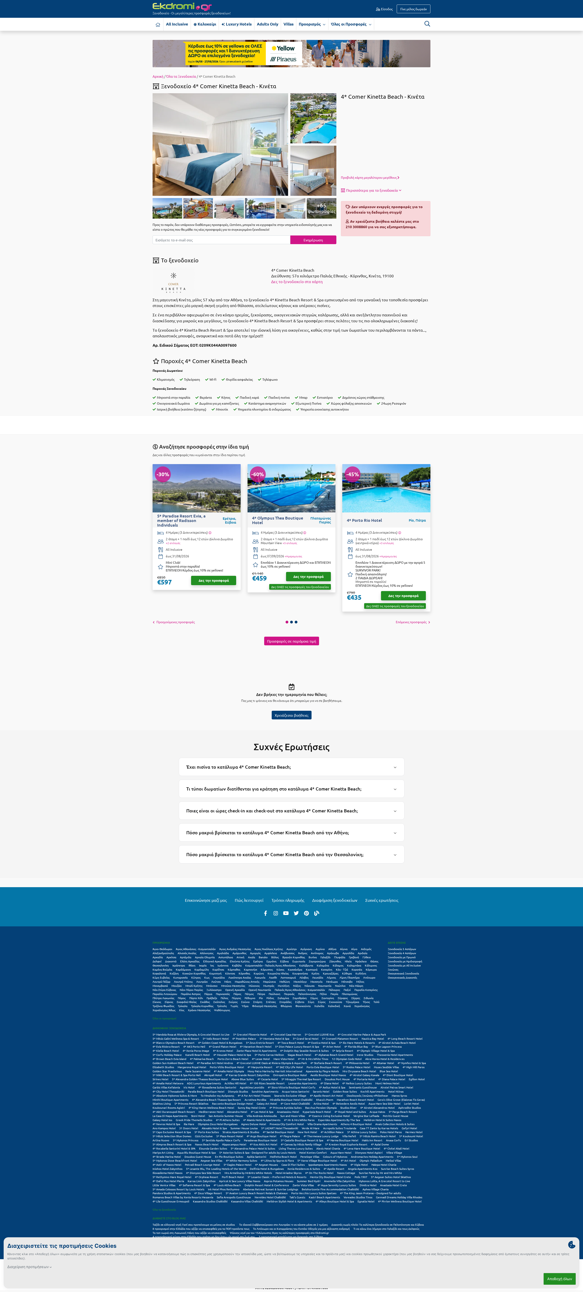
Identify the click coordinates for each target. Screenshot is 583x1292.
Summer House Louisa (244, 1128)
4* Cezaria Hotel (268, 1079)
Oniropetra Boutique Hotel (290, 1075)
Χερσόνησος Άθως (164, 1010)
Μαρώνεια (269, 981)
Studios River (348, 1107)
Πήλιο (323, 994)
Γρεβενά (354, 957)
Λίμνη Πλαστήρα (350, 977)
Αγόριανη (306, 949)
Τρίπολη (222, 1006)
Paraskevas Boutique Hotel (260, 1140)
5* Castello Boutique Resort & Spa (302, 1140)
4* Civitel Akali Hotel (396, 1148)
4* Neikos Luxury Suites (357, 1083)
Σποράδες (285, 1002)
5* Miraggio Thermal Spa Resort (301, 1079)
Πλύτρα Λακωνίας (163, 998)
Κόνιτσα (230, 973)
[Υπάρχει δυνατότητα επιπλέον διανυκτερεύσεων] (209, 532)
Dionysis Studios (238, 1091)
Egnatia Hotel (366, 1201)
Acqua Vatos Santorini (295, 1091)
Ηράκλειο (361, 961)
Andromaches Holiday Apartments (372, 1156)
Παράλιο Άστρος (191, 994)
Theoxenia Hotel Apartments (395, 1055)
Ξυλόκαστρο (214, 990)
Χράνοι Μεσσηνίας (199, 1010)
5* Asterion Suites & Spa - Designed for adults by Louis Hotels (257, 1152)
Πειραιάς (289, 994)
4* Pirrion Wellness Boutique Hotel (400, 1201)
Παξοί (347, 990)
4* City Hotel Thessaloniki (168, 1091)
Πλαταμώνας (349, 994)
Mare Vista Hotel (284, 1059)
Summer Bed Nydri (308, 1181)
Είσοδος (386, 9)
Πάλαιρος (334, 990)
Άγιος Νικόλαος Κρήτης (269, 949)
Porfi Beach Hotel (233, 1177)
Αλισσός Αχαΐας (187, 953)
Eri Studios (411, 1140)
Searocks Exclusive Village (290, 1095)
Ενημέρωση (313, 240)
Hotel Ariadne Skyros (289, 1173)
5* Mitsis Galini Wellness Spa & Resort (176, 1038)
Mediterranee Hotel (211, 1112)
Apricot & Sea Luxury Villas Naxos (239, 1181)
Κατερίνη (326, 969)
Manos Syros (399, 1095)
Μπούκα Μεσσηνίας (233, 985)
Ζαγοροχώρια (317, 961)
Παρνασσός (223, 994)
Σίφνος (169, 1002)
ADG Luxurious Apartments (204, 1083)
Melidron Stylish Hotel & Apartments (289, 1201)
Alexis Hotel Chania (328, 1148)
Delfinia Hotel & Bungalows (267, 1169)
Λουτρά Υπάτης (183, 981)
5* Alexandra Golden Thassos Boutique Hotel (200, 1079)
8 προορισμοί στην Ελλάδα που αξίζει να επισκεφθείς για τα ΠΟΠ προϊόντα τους (201, 1228)
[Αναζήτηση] (427, 24)
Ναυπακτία (324, 985)
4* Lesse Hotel (261, 1059)
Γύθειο (367, 957)
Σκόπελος (219, 1002)
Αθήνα (332, 949)
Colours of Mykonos (335, 1156)
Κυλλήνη (360, 973)
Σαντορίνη (328, 998)
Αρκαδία (158, 957)
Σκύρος (233, 1002)
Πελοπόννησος (307, 994)
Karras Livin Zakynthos (201, 1181)
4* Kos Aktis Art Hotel (263, 1144)
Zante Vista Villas (303, 1185)
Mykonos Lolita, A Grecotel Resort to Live (384, 1181)
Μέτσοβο (347, 981)
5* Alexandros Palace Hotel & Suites (253, 1148)
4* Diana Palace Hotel (391, 1079)
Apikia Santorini (256, 1156)
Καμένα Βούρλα (162, 969)
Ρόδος (270, 998)
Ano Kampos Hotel (164, 1128)
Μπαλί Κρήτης (193, 985)
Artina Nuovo (161, 1140)
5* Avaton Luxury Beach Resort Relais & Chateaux (257, 1193)
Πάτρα (261, 994)
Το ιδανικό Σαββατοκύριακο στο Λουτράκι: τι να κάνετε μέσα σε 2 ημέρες (283, 1224)
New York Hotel (307, 1132)
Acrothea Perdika (255, 1099)
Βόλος (275, 957)
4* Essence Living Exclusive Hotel (329, 1116)
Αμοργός (255, 953)
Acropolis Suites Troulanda (339, 1128)
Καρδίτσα (218, 969)
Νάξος (297, 985)
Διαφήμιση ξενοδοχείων (334, 900)
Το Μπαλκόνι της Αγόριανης (217, 1095)
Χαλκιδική (334, 1006)
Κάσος (280, 969)
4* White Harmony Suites (241, 1160)
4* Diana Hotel (329, 1083)
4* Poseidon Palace (244, 1038)
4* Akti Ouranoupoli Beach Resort (174, 1112)
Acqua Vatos (377, 1112)
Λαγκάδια (219, 977)
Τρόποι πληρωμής (287, 900)
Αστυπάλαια (225, 957)
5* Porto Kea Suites (206, 1132)
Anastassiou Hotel (288, 1112)
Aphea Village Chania (376, 1189)
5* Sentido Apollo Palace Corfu (221, 1140)
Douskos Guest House (197, 1156)
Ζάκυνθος (335, 961)
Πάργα (208, 994)
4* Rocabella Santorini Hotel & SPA (174, 1148)
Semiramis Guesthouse (363, 1087)
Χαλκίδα (319, 1006)
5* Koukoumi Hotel (411, 1136)
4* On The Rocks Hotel (319, 1173)
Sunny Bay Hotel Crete (252, 1107)
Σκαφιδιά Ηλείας (187, 1002)
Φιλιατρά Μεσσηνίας (264, 1006)
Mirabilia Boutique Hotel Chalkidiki (291, 1099)
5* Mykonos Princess (185, 1140)
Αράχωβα (333, 953)
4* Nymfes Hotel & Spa (412, 1063)
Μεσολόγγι (300, 981)
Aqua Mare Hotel (340, 1152)
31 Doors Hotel (188, 1128)
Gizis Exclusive (204, 1136)
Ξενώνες (393, 969)
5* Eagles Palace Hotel (237, 1164)
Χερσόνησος (362, 1006)
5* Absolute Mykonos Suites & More (175, 1095)
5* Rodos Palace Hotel (356, 1067)
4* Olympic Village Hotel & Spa (376, 1050)
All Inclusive (177, 24)
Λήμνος (331, 977)
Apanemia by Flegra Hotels (322, 1071)
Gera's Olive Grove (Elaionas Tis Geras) (401, 1099)
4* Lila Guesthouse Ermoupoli (171, 1201)
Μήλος (360, 981)
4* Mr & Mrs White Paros (299, 1120)
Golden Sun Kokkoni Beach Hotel (173, 1063)
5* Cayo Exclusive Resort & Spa (172, 1132)
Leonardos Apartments (302, 1083)
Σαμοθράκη (300, 998)
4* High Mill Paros (413, 1067)
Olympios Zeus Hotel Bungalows (218, 1124)
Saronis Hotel (321, 1091)
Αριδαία (362, 953)
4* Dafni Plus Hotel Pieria (168, 1181)
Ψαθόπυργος (222, 1010)
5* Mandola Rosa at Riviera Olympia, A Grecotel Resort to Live (191, 1034)
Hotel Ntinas (396, 1091)
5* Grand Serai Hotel (305, 1038)
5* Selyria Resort (342, 1050)
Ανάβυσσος (287, 953)
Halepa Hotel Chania (383, 1164)
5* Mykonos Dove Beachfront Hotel (175, 1160)
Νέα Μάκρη (356, 985)
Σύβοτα (299, 1002)
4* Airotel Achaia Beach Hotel (397, 1042)
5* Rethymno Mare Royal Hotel (172, 1177)
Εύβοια (284, 961)
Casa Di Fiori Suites (293, 1164)
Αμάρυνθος (239, 953)
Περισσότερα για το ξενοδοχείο (372, 190)
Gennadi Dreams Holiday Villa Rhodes (399, 1197)
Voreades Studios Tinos (358, 1197)
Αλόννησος (206, 953)
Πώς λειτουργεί (249, 900)
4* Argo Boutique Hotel (261, 1136)
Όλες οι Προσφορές (349, 24)
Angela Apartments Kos (362, 1169)
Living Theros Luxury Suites (296, 1148)
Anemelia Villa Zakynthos (339, 1181)
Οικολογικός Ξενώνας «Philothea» (367, 1095)
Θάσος (374, 961)
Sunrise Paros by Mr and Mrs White (380, 1173)
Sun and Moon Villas (292, 1116)
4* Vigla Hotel (359, 1164)
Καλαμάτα (323, 965)
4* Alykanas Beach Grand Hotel (334, 1055)
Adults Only (267, 24)
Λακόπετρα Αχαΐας (239, 977)
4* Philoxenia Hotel (357, 1063)
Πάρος (237, 994)
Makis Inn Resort (372, 1140)
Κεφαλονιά (159, 973)
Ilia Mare (189, 1124)
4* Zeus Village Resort (208, 1193)
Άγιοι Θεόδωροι (162, 949)
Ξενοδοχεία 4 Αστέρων (402, 953)
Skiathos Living (162, 1103)
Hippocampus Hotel (234, 1144)
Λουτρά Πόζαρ (161, 981)
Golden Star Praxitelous (167, 1071)
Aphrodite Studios (409, 1107)
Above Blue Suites (242, 1079)
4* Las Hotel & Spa (262, 1112)
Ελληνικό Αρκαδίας (214, 961)
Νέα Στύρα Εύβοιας (164, 990)
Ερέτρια (258, 961)
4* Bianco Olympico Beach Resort (173, 1042)
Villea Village (394, 1152)
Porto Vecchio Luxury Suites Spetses (313, 1193)
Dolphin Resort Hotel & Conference (267, 1185)
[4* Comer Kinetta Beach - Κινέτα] (220, 144)
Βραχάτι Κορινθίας (293, 957)
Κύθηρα (347, 973)
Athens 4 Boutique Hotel (356, 1124)
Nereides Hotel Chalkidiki (270, 1197)
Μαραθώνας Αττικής (247, 981)
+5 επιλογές (290, 543)
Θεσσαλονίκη (161, 965)
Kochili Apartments (372, 1091)
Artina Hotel (321, 1103)
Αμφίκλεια (270, 953)
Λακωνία (260, 977)
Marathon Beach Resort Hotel (355, 1099)
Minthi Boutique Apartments (170, 1099)
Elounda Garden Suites (213, 1148)
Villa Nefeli (349, 1136)
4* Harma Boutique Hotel (342, 1140)
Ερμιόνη (271, 961)
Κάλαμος (338, 965)
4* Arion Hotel (332, 1046)
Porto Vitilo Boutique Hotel (227, 1067)
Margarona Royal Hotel (192, 1067)
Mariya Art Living (163, 1152)
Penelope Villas (309, 1156)
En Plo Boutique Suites (229, 1156)
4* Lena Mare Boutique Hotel (362, 1148)
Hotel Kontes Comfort (313, 1152)
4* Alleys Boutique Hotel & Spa (335, 1201)
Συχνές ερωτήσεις (381, 900)
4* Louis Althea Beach (227, 1185)
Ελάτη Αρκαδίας (189, 961)
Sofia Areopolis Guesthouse (234, 1197)
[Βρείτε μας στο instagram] (275, 913)
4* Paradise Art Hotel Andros (215, 1063)
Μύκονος (254, 985)
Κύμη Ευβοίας (161, 977)
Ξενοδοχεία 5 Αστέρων (402, 949)
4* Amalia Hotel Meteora (168, 1083)
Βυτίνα (313, 957)
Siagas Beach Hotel (299, 1055)
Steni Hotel (198, 1116)
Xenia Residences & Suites (303, 1169)
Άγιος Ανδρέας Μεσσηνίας (235, 949)
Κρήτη (315, 973)
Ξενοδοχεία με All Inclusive (404, 965)
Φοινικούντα (303, 1006)
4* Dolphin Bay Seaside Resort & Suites (304, 1050)
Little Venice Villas (164, 1185)
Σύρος (321, 1002)
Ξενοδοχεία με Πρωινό (402, 957)
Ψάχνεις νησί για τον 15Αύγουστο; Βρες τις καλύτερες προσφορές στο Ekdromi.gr (279, 1233)
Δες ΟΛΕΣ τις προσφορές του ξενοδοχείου (300, 587)
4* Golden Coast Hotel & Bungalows (220, 1042)
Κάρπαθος (234, 969)
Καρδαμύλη (201, 969)
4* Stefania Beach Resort (326, 1063)
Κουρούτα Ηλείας (278, 973)
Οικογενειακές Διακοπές (402, 977)
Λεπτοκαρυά (288, 977)
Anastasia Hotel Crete (393, 1185)
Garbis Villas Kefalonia (166, 1087)
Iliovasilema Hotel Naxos (167, 1173)
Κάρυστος (267, 969)
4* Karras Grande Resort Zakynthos (247, 1075)
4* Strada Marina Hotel (167, 1156)
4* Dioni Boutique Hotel (398, 1075)
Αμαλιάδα (223, 953)
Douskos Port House (337, 1079)
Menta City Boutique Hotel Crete (330, 1177)
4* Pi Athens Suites (228, 1120)
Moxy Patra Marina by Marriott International (275, 1071)
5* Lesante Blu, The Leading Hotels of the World (216, 1169)
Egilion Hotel (417, 1079)
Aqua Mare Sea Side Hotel (384, 1103)
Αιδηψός (366, 949)
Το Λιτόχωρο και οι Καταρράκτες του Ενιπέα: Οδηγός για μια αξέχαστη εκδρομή (301, 1228)
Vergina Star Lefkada (366, 1116)
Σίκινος (157, 1002)
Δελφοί (157, 961)
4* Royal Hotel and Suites (350, 1112)
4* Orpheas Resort (206, 1177)
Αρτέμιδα (185, 957)
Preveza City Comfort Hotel (287, 1124)
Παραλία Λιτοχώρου (165, 994)
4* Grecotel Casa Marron (286, 1034)
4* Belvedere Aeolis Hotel (348, 1103)
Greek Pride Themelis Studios (194, 1120)
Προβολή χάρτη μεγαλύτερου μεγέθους (369, 177)
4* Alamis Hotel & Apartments (261, 1120)
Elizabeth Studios (163, 1067)
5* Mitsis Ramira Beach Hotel (378, 1136)
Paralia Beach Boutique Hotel (206, 1091)
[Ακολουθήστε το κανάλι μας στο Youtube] (286, 913)
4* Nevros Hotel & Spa (166, 1124)
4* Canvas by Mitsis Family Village (301, 1144)
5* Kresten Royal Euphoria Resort (346, 1144)
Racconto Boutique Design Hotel (232, 1103)
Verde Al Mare (311, 1128)
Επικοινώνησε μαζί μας (206, 900)
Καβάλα (237, 965)
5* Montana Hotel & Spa (274, 1038)
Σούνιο (245, 1002)
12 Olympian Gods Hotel (347, 1059)
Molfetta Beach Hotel (283, 1156)
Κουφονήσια (300, 973)
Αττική (240, 957)
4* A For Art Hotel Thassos (254, 1095)
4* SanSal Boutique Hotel (278, 1132)
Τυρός (234, 1006)
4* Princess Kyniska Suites (285, 1107)
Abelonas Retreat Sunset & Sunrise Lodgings (270, 1189)
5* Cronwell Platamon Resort (340, 1038)
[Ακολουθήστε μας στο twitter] (296, 913)
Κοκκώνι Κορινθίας (194, 973)
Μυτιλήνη (283, 985)
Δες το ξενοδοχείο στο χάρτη (297, 281)
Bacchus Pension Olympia (321, 1107)
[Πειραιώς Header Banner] (291, 53)
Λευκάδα (317, 977)
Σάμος (314, 998)
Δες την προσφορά (214, 580)
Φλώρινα (286, 1006)
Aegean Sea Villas (211, 1160)
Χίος (181, 1010)
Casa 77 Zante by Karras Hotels (379, 1128)
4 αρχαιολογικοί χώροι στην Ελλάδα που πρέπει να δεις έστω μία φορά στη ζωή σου (204, 1236)
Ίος (212, 965)
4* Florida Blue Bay (356, 1046)
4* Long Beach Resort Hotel (405, 1038)
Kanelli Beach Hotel (197, 1055)
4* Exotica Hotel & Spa (321, 1042)
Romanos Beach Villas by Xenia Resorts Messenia (183, 1197)
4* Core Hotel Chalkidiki (295, 1103)
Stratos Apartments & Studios (240, 1132)
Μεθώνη (284, 981)
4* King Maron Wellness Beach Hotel (211, 1107)
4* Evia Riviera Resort (166, 1046)
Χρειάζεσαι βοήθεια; (292, 715)
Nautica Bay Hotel (373, 1038)
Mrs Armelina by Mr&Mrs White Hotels (248, 1173)
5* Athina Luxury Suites (361, 1132)
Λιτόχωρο (369, 977)
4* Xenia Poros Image (196, 1050)
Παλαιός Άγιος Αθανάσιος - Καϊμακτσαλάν (300, 990)
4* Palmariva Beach (202, 1059)
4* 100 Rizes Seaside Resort (267, 1083)
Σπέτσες (271, 1002)
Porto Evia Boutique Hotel (323, 1067)
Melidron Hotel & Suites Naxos (382, 1120)
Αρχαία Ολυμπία (205, 957)
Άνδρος (302, 953)
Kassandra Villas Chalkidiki (247, 1201)
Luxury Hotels (238, 24)
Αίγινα (344, 949)
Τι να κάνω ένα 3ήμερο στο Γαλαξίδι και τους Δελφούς (386, 1228)
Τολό (376, 1002)
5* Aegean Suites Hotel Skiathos (391, 1177)
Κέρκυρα (371, 969)
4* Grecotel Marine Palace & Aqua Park (362, 1034)
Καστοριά (311, 969)
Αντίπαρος (317, 953)
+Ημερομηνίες (293, 556)
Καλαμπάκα (354, 965)
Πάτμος (249, 994)
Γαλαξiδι (325, 957)
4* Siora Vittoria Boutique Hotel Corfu (291, 1087)
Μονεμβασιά (160, 985)
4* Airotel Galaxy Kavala (364, 1075)
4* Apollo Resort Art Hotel (326, 1095)
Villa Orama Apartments (322, 1124)
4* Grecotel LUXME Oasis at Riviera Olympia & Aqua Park (272, 1063)
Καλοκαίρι (206, 24)
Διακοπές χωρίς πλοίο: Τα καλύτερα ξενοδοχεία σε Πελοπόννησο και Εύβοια (377, 1224)
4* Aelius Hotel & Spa (332, 1087)
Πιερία (334, 994)
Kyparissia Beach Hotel (317, 1112)
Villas (289, 24)
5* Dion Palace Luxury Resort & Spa (297, 1046)
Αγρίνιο (320, 949)
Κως (207, 977)
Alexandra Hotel (237, 1112)
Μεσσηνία (316, 981)
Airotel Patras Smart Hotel (397, 1087)
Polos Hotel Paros (391, 1132)
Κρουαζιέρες (330, 973)
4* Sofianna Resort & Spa (194, 1185)
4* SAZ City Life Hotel (289, 1067)
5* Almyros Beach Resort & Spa (172, 1144)
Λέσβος (304, 977)
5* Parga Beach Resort (403, 1112)
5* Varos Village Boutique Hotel (317, 1160)
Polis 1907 (361, 1177)
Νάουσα (309, 985)
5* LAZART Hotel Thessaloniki (279, 1128)
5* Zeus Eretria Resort (260, 1042)
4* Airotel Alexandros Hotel (377, 1107)
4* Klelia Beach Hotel (166, 1050)
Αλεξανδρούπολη (163, 953)
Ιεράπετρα (178, 965)
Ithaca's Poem (324, 1099)
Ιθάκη (192, 965)
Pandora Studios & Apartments (172, 1193)
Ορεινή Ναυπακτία (259, 990)
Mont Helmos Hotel (387, 1083)
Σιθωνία (368, 998)
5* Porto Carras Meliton (269, 1055)
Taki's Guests (297, 1197)
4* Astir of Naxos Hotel (167, 1164)
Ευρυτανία (298, 961)
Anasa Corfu (393, 1140)
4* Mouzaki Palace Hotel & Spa (232, 1055)
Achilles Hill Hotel (235, 1083)
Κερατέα (357, 969)
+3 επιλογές (386, 543)
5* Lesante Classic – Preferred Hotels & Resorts (277, 1177)
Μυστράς (268, 985)
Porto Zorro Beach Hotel (232, 1059)
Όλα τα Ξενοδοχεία (181, 76)
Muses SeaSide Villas (386, 1067)
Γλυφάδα (339, 957)
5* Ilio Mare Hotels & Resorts (357, 1042)
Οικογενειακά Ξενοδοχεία (403, 973)
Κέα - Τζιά (342, 969)
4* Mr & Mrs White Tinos (313, 1059)
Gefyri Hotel (409, 1128)
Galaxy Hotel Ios (162, 1120)
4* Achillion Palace (332, 1132)
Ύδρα (245, 1006)
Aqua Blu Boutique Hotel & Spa (196, 1152)
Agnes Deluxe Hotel (253, 1124)
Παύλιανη (274, 994)
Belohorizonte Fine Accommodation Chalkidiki (330, 1189)
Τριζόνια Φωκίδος (163, 1006)
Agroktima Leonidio (252, 1087)
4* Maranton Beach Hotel (255, 1046)
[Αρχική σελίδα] (158, 24)
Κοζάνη (174, 973)
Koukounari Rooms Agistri (169, 1107)
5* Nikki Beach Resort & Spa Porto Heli (177, 1075)
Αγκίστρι (291, 949)
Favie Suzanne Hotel (197, 1071)
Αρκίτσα (171, 957)
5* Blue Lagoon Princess (387, 1046)
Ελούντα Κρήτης (240, 961)
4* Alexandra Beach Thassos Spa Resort (216, 1099)
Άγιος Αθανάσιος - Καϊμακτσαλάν (196, 949)
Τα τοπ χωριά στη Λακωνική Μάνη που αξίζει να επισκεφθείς (189, 1233)
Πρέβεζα (212, 998)
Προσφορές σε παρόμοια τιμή (291, 641)
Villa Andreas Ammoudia (262, 1116)
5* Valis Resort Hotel (216, 1038)
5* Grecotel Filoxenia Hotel (250, 1034)
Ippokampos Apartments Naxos (327, 1164)
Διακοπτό (170, 961)
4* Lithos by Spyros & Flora (277, 1160)
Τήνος (366, 1002)
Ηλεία (348, 961)
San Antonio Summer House (226, 1116)
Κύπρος (196, 977)
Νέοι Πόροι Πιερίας (191, 990)
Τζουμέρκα (352, 1002)
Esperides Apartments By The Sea (339, 1120)
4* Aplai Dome (380, 1144)
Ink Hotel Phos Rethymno (223, 1189)
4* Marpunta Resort (260, 1067)
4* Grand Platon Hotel (222, 1046)
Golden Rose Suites (345, 1091)
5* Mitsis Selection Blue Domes (172, 1136)
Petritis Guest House (395, 1116)
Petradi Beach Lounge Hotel (202, 1164)
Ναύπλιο (340, 985)
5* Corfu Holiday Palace (167, 1055)
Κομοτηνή (215, 973)
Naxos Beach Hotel (206, 1144)
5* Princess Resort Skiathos (191, 1103)
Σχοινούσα (335, 1002)
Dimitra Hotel (368, 1185)
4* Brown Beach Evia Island (169, 1059)
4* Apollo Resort (334, 1169)
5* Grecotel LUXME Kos (319, 1034)
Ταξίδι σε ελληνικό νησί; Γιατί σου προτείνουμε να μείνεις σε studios (194, 1224)
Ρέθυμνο (250, 998)
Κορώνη (259, 973)
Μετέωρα (332, 981)
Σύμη (311, 1002)
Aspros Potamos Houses (278, 1181)
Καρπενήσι (250, 969)
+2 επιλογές (173, 543)
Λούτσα (216, 981)
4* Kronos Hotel (223, 1050)
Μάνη (227, 981)
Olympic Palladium (371, 1160)
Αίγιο (354, 949)
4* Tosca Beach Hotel (291, 1042)
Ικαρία (203, 965)
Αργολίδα (348, 953)
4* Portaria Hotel (364, 1079)
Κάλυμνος (371, 965)
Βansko (263, 957)
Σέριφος (343, 998)
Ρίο (261, 998)
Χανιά (347, 1006)
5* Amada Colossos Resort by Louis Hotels (178, 1189)
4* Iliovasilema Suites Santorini (217, 1087)
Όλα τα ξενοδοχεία (164, 1209)
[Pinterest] (306, 913)
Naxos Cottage (346, 1173)
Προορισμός (310, 24)
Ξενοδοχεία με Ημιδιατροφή (405, 961)
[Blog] (316, 913)
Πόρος (182, 998)
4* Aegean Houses (266, 1164)
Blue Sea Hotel (389, 1071)
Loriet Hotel (411, 1103)
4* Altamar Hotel (383, 1063)
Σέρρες (355, 998)
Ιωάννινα (222, 965)
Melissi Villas (393, 1160)
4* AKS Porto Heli (194, 1046)
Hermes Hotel (413, 1132)
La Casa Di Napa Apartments (170, 1116)
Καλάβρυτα (306, 965)
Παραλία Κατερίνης (366, 990)
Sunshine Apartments (265, 1091)
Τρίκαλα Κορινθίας (202, 1006)
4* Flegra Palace (290, 1136)
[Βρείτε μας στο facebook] (265, 913)
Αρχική (158, 76)
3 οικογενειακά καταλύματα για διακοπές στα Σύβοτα (291, 1236)
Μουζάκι (176, 985)
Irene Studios (365, 1055)
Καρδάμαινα (183, 969)
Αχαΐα (251, 957)
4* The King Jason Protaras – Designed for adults (370, 1193)
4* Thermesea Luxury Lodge (321, 1136)
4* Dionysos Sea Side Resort (203, 1173)
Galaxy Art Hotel (267, 1103)
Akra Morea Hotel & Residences (384, 1059)
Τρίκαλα (182, 1006)
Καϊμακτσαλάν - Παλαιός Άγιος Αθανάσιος (270, 965)
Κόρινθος (244, 973)
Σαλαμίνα (283, 998)
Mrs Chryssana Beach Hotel (359, 1071)
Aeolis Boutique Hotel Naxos (328, 1075)
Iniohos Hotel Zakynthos (167, 1169)
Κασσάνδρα (295, 969)
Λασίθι (273, 977)
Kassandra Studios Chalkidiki (210, 1201)
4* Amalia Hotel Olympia (229, 1071)
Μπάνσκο (211, 985)
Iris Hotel (189, 1087)
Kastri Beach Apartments (324, 1197)
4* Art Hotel (348, 1160)
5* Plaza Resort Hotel (229, 1136)
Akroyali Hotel (213, 1075)
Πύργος (236, 998)
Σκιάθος (205, 1002)
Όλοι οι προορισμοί (164, 1018)
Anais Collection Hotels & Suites (394, 1124)
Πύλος (224, 998)
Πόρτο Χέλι (196, 998)
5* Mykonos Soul (407, 1156)
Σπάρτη (257, 1002)
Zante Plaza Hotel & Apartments (256, 1050)
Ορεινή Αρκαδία (235, 990)
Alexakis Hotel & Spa (214, 1128)
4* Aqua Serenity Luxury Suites (336, 1185)
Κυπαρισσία (180, 977)
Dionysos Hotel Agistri (369, 1152)
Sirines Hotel (160, 1079)
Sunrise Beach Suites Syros (397, 1169)
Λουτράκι (202, 981)
